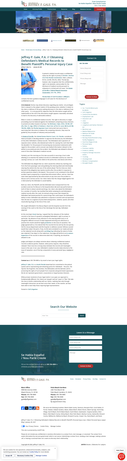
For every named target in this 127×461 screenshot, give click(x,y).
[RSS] (37, 408)
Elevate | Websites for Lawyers (93, 444)
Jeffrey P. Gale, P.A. (27, 264)
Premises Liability (88, 148)
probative (48, 223)
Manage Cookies (55, 426)
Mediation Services (85, 9)
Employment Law (87, 116)
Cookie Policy (44, 426)
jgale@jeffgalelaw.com (28, 399)
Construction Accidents (89, 114)
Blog (73, 9)
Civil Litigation (33, 289)
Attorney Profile (37, 9)
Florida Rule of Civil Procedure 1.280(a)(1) (55, 97)
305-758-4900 (100, 5)
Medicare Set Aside (88, 133)
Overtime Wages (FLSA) (89, 142)
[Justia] (34, 408)
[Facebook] (23, 408)
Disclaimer (78, 379)
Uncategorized (87, 159)
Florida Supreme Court (41, 128)
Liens (84, 121)
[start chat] (121, 456)
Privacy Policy (87, 379)
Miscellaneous (86, 135)
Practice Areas (52, 9)
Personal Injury (87, 144)
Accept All (9, 455)
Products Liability (88, 150)
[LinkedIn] (30, 408)
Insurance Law (86, 119)
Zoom (34, 214)
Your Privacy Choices (32, 426)
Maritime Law (86, 129)
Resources (64, 9)
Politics (84, 146)
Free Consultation (99, 2)
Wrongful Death (87, 163)
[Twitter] (26, 408)
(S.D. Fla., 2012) (55, 92)
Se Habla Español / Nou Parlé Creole (92, 3)
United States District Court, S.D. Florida (50, 136)
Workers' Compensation (90, 161)
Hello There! (120, 450)
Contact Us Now (91, 97)
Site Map (95, 379)
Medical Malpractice (88, 131)
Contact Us (100, 9)
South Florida (41, 264)
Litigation (85, 123)
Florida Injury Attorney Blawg (33, 50)
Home (25, 9)
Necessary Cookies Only (25, 455)
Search (82, 315)
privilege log (49, 231)
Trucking (85, 157)
